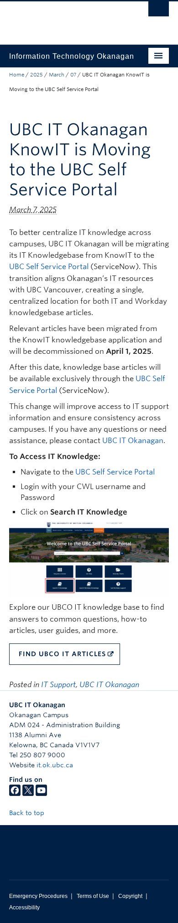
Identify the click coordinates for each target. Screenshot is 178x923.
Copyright (130, 896)
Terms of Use (93, 896)
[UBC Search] (158, 11)
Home (16, 74)
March (56, 74)
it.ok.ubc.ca (55, 765)
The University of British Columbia (65, 18)
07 (73, 74)
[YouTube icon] (41, 793)
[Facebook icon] (15, 793)
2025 (36, 74)
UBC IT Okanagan (132, 440)
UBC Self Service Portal (49, 266)
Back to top (27, 812)
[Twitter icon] (28, 793)
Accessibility (24, 907)
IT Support (58, 684)
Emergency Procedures (38, 896)
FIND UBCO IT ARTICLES (62, 654)
